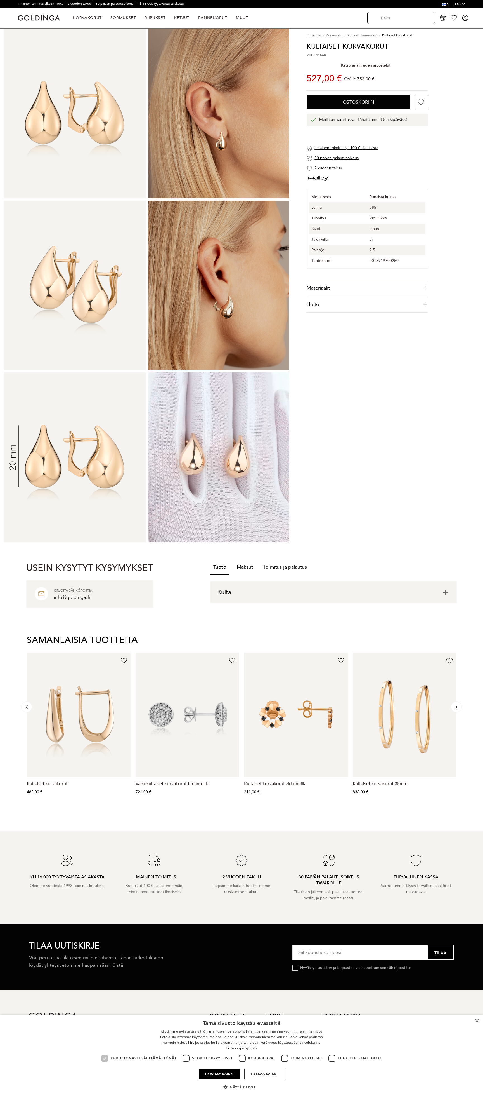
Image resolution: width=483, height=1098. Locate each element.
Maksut (245, 567)
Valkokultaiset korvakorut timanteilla (172, 784)
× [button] (477, 1021)
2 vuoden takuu (80, 3)
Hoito (313, 304)
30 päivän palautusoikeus (115, 3)
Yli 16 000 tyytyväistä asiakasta (161, 3)
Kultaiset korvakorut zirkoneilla (275, 784)
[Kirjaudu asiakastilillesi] (465, 18)
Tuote (219, 567)
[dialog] (241, 1056)
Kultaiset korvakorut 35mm (380, 784)
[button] (241, 1087)
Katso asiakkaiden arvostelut (365, 65)
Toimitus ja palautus (285, 567)
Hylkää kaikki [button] (264, 1073)
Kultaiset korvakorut (47, 784)
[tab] (367, 288)
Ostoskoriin (359, 102)
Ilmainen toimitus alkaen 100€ (41, 3)
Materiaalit (318, 288)
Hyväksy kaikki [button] (219, 1073)
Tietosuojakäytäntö (241, 1048)
